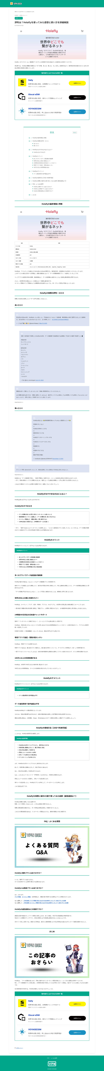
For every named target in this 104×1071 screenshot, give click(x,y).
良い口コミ (36, 143)
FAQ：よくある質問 (37, 184)
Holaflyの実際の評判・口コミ (40, 141)
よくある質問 (54, 1058)
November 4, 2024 (57, 458)
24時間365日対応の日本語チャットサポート (45, 163)
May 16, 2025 (43, 323)
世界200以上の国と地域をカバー (42, 161)
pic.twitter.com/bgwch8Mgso (60, 319)
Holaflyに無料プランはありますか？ (43, 186)
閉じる (75, 132)
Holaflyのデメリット (38, 171)
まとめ (34, 195)
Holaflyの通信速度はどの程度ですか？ (43, 191)
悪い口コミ (36, 145)
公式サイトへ (77, 83)
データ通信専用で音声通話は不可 (42, 173)
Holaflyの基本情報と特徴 (39, 138)
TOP (48, 1058)
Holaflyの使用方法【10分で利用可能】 (43, 177)
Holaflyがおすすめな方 (39, 152)
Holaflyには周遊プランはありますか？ (43, 188)
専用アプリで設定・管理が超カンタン (43, 165)
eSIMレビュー (19, 1048)
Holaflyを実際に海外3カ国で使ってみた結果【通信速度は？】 (49, 181)
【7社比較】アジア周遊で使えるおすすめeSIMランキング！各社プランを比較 (44, 900)
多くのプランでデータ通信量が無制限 (43, 158)
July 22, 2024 (40, 380)
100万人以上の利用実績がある (41, 167)
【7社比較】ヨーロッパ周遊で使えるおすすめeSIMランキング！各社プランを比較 (45, 903)
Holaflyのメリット (37, 156)
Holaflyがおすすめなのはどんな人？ (42, 149)
